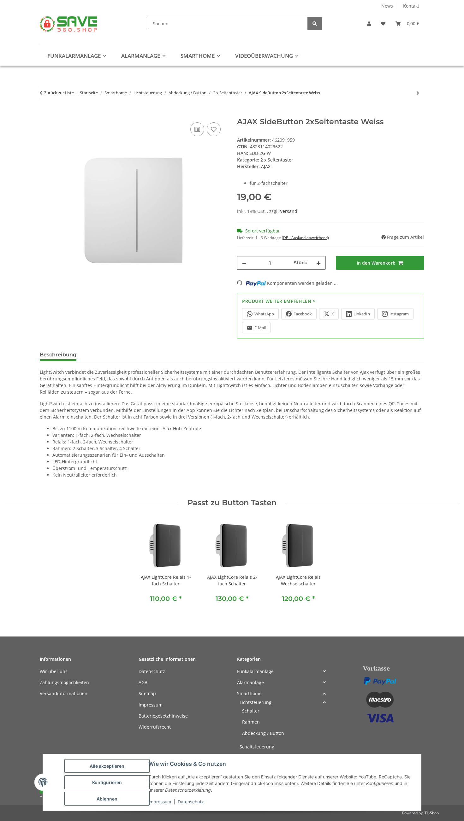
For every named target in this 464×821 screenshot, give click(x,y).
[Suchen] (314, 23)
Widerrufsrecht (155, 727)
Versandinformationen (63, 693)
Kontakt (411, 6)
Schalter (250, 711)
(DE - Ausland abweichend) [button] (305, 237)
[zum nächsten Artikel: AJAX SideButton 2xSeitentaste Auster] (417, 93)
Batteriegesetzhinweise (163, 716)
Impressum (159, 801)
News (387, 6)
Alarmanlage (250, 682)
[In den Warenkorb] (45, 113)
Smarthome (249, 693)
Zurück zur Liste (59, 93)
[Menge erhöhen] (318, 262)
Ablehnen (107, 798)
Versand (288, 211)
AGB (143, 682)
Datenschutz (191, 801)
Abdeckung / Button (263, 733)
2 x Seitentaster (276, 160)
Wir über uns (54, 671)
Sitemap (147, 693)
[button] (369, 23)
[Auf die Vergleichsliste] (197, 129)
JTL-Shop (431, 813)
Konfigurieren (107, 782)
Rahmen (251, 722)
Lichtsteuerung (255, 702)
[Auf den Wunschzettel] (214, 129)
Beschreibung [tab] (58, 355)
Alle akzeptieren (107, 766)
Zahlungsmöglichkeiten (64, 682)
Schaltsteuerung (257, 747)
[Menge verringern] (244, 262)
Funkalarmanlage (255, 671)
